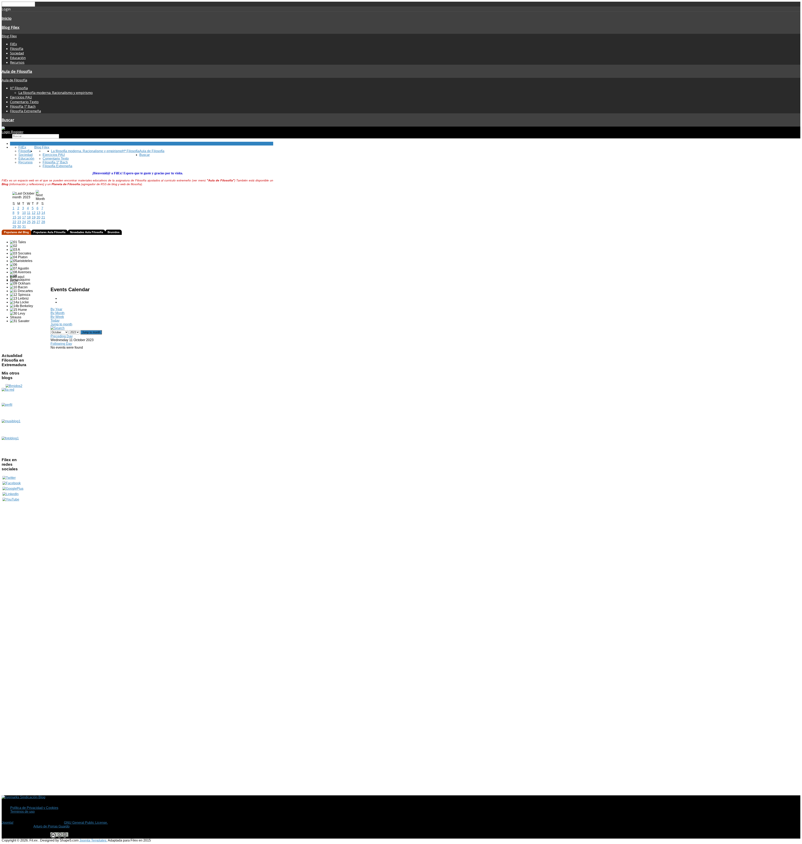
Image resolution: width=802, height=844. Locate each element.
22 (14, 222)
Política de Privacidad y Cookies (34, 808)
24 (24, 222)
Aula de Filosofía (17, 71)
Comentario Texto (24, 102)
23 (19, 222)
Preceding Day (62, 336)
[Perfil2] (14, 411)
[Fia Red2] (14, 395)
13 (38, 213)
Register (17, 132)
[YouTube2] (11, 499)
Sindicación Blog (32, 797)
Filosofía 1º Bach (23, 106)
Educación (18, 58)
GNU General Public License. (86, 822)
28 (43, 222)
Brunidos (113, 232)
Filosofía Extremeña (25, 111)
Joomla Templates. (93, 840)
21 (43, 217)
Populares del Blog (16, 232)
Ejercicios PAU (21, 97)
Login (6, 132)
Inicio (6, 18)
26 (34, 222)
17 (24, 217)
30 (19, 226)
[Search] (58, 328)
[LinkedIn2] (10, 494)
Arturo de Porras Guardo (51, 826)
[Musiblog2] (14, 428)
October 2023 (28, 195)
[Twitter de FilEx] (9, 478)
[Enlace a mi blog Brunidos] (14, 386)
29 (14, 226)
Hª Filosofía (19, 88)
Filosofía (16, 48)
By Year (56, 309)
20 (38, 217)
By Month (58, 313)
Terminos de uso (22, 811)
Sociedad (17, 53)
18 (29, 217)
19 (34, 217)
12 (34, 213)
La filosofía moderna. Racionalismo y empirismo (55, 92)
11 (28, 213)
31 (24, 226)
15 (14, 217)
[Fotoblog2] (14, 445)
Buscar (8, 119)
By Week (57, 317)
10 (24, 213)
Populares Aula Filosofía (49, 232)
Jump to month (61, 324)
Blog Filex (10, 27)
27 (38, 222)
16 (19, 217)
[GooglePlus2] (13, 488)
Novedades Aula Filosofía (86, 232)
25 (29, 222)
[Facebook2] (12, 483)
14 (43, 213)
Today (55, 320)
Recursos (17, 62)
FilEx (13, 44)
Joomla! (7, 822)
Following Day (61, 343)
